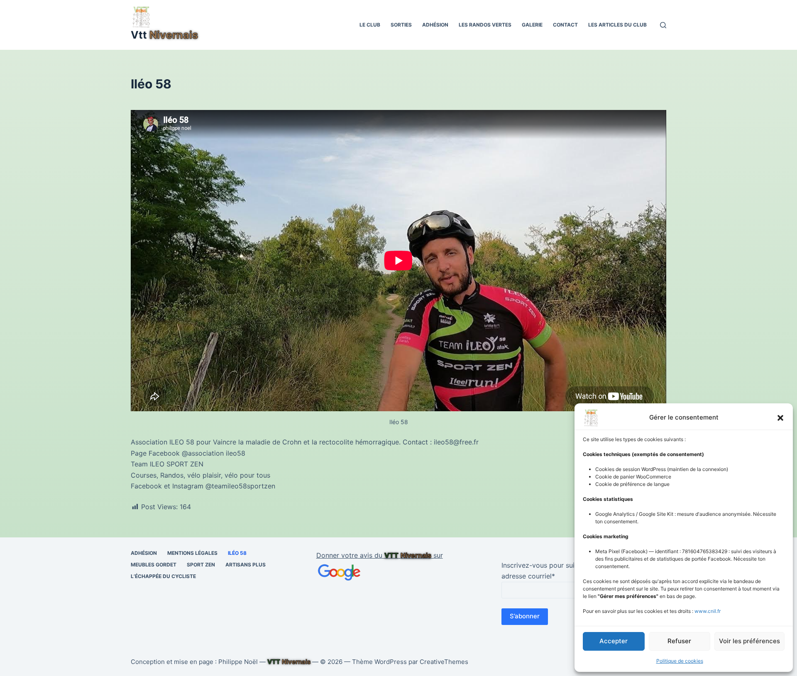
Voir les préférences (749, 641)
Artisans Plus (245, 564)
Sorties (401, 25)
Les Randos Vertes (485, 25)
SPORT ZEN (201, 564)
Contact (565, 25)
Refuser (679, 641)
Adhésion (435, 25)
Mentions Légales (192, 553)
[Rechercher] (663, 25)
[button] (780, 418)
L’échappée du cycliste (163, 576)
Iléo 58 (237, 553)
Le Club (369, 25)
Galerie (532, 25)
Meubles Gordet (153, 564)
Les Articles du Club (617, 25)
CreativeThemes (444, 662)
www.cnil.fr (707, 611)
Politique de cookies (679, 661)
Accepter (613, 641)
